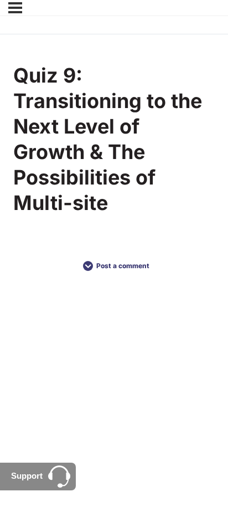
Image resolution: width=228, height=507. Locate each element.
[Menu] (15, 8)
